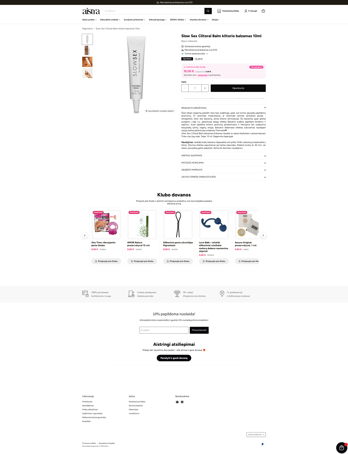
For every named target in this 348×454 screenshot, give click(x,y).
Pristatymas (87, 401)
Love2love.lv (134, 413)
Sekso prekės (88, 19)
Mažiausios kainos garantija (94, 417)
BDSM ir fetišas (177, 19)
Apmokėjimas (88, 405)
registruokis (203, 75)
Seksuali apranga (157, 19)
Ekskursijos (133, 409)
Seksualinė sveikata (109, 19)
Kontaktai (86, 421)
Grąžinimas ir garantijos (92, 413)
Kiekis (183, 82)
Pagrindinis (87, 28)
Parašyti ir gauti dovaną (174, 358)
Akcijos (215, 19)
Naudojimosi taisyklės (107, 443)
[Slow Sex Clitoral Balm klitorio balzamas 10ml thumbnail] (87, 39)
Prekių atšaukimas (90, 409)
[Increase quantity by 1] (205, 88)
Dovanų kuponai (136, 405)
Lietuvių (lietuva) (255, 434)
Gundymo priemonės (134, 19)
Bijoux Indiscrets (189, 41)
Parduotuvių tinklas (137, 401)
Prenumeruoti (199, 330)
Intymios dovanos (198, 19)
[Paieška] (208, 11)
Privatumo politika (89, 443)
